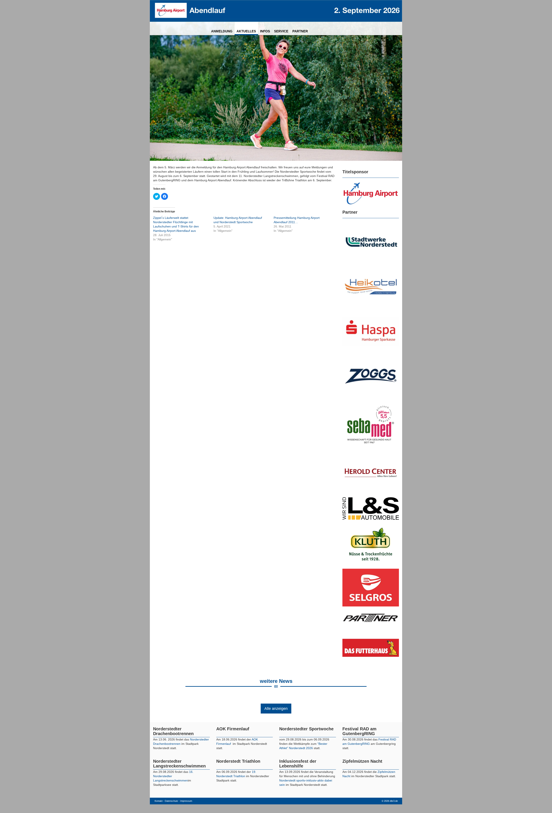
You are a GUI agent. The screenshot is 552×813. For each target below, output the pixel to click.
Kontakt (159, 801)
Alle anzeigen (276, 708)
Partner (300, 31)
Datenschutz (171, 801)
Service (281, 31)
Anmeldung (221, 31)
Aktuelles (246, 31)
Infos (265, 31)
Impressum (186, 801)
